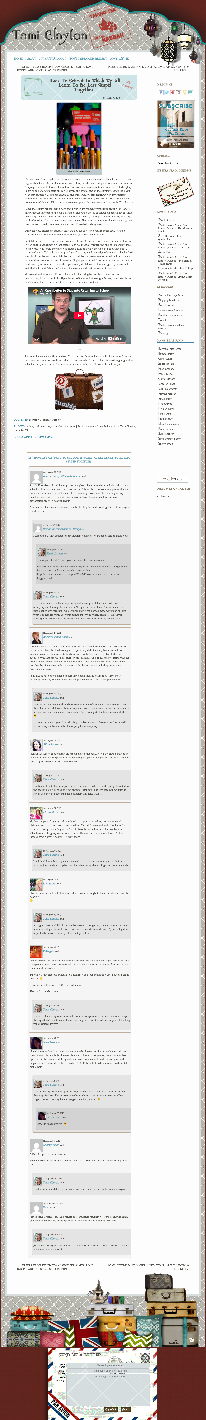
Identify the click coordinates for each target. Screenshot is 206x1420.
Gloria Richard (166, 378)
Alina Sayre (50, 744)
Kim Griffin (165, 403)
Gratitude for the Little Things (175, 268)
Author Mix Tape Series (171, 295)
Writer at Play (92, 240)
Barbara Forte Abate (55, 636)
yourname (62, 1365)
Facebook (161, 92)
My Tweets (163, 496)
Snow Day (164, 252)
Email (190, 92)
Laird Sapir (164, 413)
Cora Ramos (165, 358)
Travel (162, 320)
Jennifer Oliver (166, 383)
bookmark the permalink (33, 437)
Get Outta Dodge (52, 58)
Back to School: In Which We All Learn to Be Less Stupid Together (84, 85)
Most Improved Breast (88, 58)
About (30, 58)
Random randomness (170, 314)
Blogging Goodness (40, 419)
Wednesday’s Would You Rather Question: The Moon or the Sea (175, 228)
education (69, 426)
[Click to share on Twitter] (97, 396)
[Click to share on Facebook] (68, 392)
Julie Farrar (165, 398)
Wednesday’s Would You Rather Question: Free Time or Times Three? (175, 260)
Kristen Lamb (166, 408)
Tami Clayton (49, 35)
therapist (19, 430)
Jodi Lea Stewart (167, 388)
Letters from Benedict (175, 191)
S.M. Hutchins (166, 433)
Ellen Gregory (166, 368)
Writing (56, 419)
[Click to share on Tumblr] (66, 404)
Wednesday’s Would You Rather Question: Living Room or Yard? (175, 276)
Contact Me (119, 58)
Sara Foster (50, 1042)
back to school (42, 426)
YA (26, 430)
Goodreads (178, 92)
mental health (98, 426)
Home (18, 58)
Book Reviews (166, 305)
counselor (57, 426)
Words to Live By (168, 219)
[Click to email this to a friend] (96, 383)
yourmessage (60, 1378)
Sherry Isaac (51, 1144)
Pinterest (172, 92)
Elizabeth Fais (51, 812)
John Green (82, 426)
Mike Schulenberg (168, 423)
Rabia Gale (113, 426)
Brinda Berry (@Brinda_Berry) (62, 476)
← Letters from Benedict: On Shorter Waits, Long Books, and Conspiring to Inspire (55, 68)
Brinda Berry (166, 353)
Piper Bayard (165, 428)
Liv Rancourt (165, 418)
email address (60, 1372)
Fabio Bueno (165, 373)
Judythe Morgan (167, 393)
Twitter (166, 92)
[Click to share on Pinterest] (62, 382)
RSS (184, 92)
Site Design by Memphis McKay (191, 1339)
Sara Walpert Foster (169, 438)
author (29, 426)
